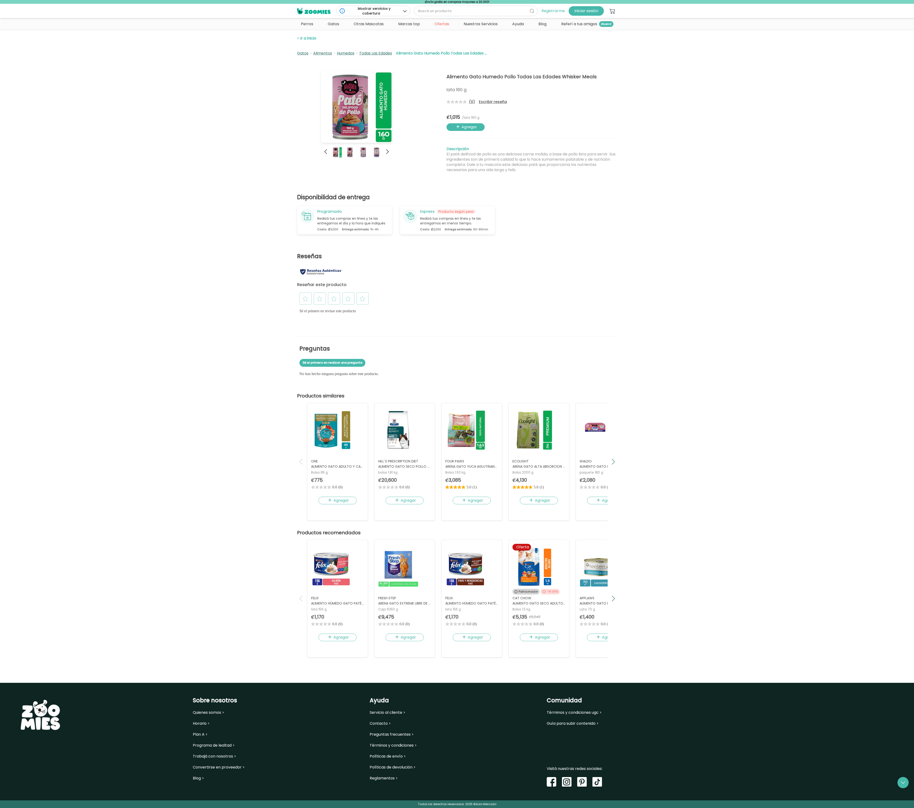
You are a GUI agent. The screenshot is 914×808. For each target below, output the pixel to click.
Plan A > (200, 734)
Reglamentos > (384, 778)
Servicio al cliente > (387, 712)
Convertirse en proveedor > (219, 767)
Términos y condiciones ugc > (574, 712)
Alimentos (322, 53)
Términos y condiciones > (393, 745)
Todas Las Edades (375, 53)
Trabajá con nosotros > (214, 756)
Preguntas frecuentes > (392, 734)
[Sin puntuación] (458, 101)
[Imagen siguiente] (387, 151)
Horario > (201, 723)
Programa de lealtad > (214, 745)
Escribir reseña (493, 101)
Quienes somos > (208, 712)
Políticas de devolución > (393, 767)
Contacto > (380, 723)
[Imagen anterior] (325, 151)
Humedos (345, 53)
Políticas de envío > (388, 756)
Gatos (302, 53)
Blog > (198, 778)
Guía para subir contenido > (573, 723)
